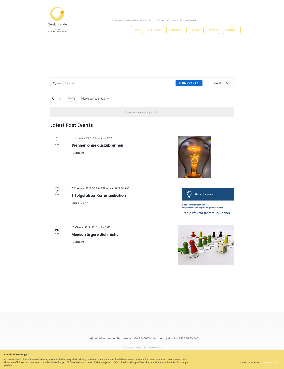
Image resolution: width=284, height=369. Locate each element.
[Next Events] (59, 98)
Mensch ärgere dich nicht (94, 234)
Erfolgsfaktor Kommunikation (98, 195)
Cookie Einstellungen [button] (249, 362)
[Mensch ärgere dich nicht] (206, 245)
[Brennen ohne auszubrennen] (206, 157)
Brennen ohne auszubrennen (97, 145)
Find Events (189, 83)
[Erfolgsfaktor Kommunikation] (206, 201)
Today (71, 98)
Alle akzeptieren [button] (271, 362)
